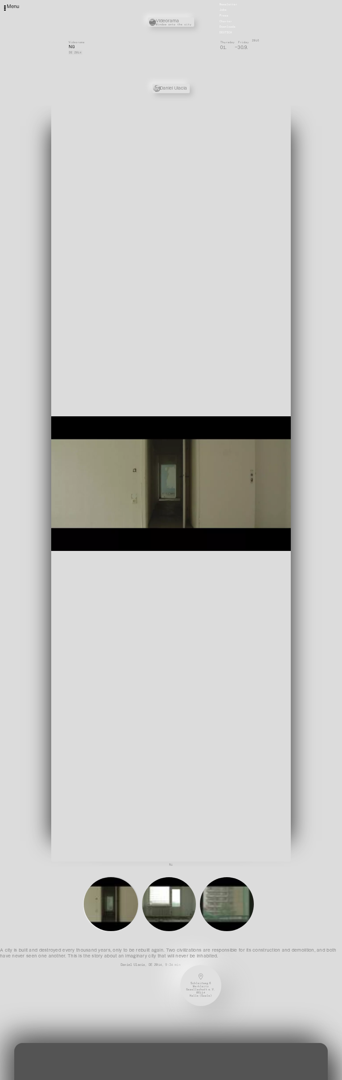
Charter (226, 21)
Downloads (228, 27)
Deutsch (226, 32)
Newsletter (228, 4)
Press (224, 15)
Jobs (223, 10)
